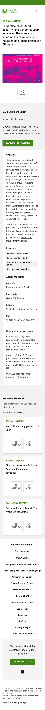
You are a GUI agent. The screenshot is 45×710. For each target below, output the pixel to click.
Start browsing (22, 551)
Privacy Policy (21, 627)
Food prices (22, 253)
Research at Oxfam (22, 589)
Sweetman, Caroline (28, 309)
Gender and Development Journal (19, 263)
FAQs (12, 373)
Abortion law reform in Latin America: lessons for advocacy (21, 469)
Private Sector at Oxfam (21, 583)
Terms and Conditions (21, 633)
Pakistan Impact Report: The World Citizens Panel (21, 510)
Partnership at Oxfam (22, 577)
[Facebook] (22, 671)
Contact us (22, 609)
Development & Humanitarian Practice (22, 564)
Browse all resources (12, 412)
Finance (10, 253)
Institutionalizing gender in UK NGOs (22, 428)
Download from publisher (18, 143)
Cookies (22, 615)
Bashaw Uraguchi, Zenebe (18, 287)
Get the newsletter (23, 662)
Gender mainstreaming (18, 269)
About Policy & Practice (22, 602)
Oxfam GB (11, 298)
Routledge (22, 298)
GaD (25, 258)
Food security (13, 258)
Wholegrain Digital (20, 703)
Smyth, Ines (11, 309)
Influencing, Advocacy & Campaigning (22, 571)
